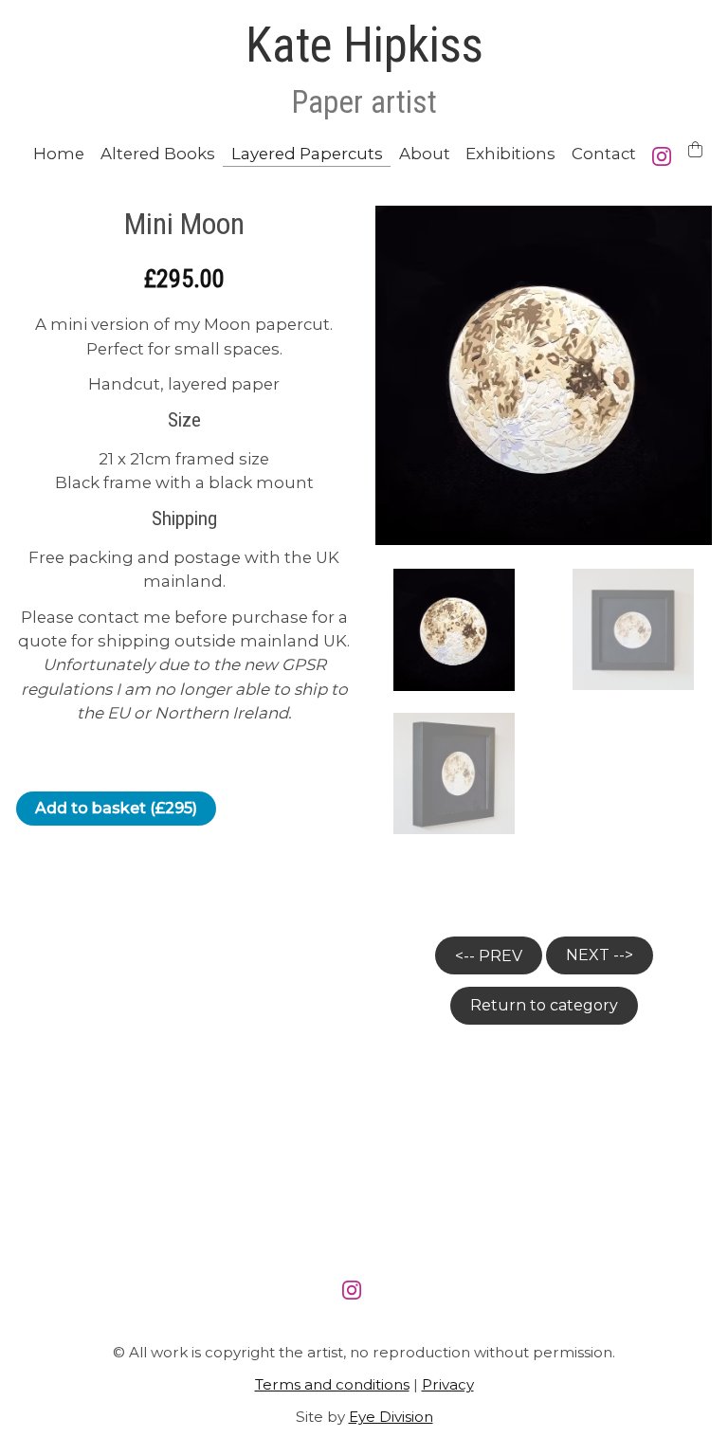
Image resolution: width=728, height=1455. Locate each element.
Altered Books (157, 153)
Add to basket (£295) (116, 808)
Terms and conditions (332, 1384)
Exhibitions (510, 153)
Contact (604, 153)
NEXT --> (599, 955)
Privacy (448, 1384)
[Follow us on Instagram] (666, 156)
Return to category (544, 1005)
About (424, 153)
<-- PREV (488, 956)
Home (58, 153)
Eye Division (391, 1417)
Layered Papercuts (307, 153)
